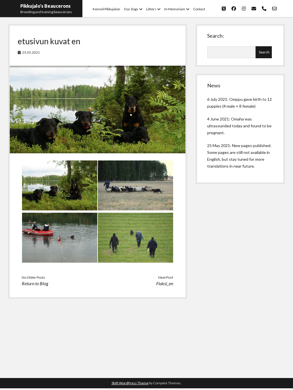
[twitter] (224, 8)
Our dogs (131, 9)
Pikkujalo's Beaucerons (45, 6)
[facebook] (233, 8)
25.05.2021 (31, 52)
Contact (199, 9)
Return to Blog (35, 283)
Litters (151, 9)
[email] (254, 8)
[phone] (264, 8)
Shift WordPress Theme (130, 383)
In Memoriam (174, 9)
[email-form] (274, 8)
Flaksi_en (164, 283)
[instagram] (244, 8)
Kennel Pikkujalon (106, 9)
